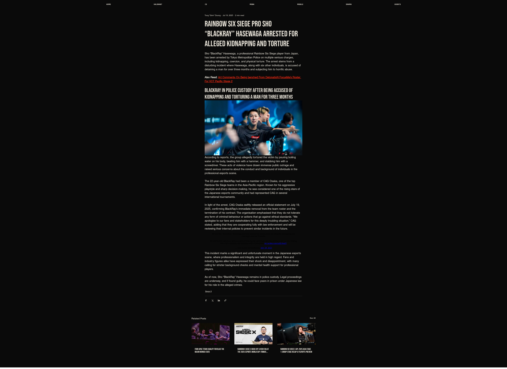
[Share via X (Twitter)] (212, 300)
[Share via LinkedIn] (219, 300)
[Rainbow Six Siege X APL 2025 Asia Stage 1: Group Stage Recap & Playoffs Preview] (296, 333)
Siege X (208, 291)
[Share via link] (225, 300)
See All (313, 318)
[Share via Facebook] (206, 300)
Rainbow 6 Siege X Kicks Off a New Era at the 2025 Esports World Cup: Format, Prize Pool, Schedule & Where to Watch (253, 350)
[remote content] (253, 241)
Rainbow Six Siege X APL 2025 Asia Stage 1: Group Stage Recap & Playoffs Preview (296, 350)
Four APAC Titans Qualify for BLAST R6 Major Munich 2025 (209, 350)
